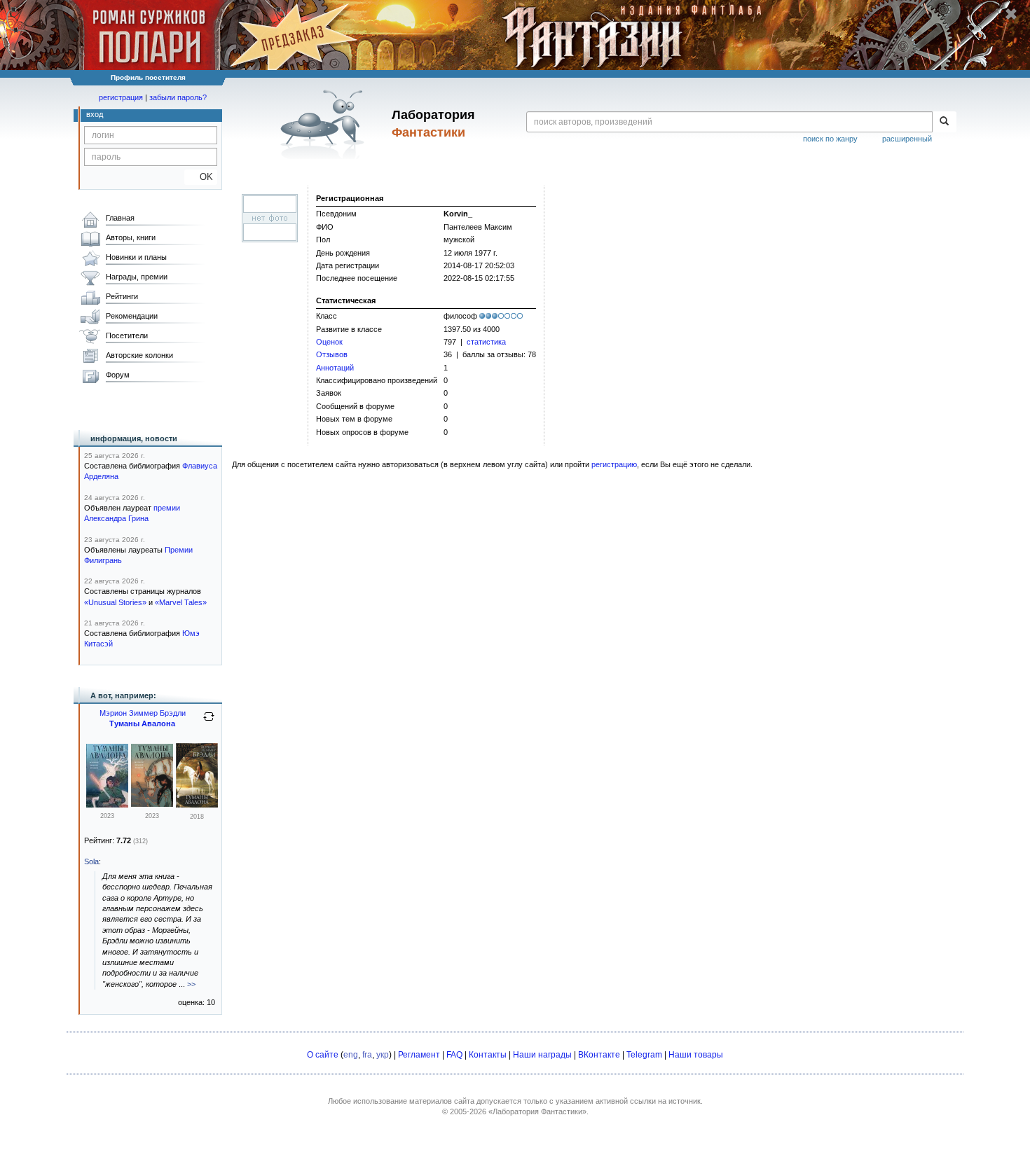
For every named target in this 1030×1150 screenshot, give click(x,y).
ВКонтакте (599, 1055)
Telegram (644, 1055)
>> (191, 984)
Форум (118, 374)
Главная (120, 218)
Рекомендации (132, 316)
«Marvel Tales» (181, 602)
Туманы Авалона (142, 723)
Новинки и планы (136, 257)
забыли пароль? (178, 97)
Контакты (488, 1055)
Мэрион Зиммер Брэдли (142, 713)
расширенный (907, 138)
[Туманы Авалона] (197, 805)
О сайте (322, 1055)
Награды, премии (136, 276)
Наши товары (695, 1055)
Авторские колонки (139, 355)
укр (382, 1055)
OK (200, 177)
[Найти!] (944, 121)
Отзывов (332, 354)
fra (367, 1055)
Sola (91, 861)
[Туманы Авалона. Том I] (152, 804)
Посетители (127, 335)
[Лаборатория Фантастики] (324, 124)
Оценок (329, 342)
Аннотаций (335, 367)
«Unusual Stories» (115, 602)
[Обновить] (208, 722)
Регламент (419, 1055)
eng (350, 1055)
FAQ (454, 1055)
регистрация (121, 97)
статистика (486, 342)
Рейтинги (122, 296)
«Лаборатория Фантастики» (537, 1111)
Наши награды (542, 1055)
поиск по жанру (830, 138)
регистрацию (614, 464)
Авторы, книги (131, 237)
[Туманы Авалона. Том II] (107, 805)
